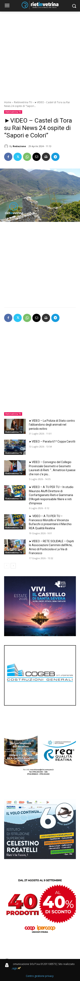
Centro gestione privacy (40, 976)
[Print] (46, 157)
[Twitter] (18, 157)
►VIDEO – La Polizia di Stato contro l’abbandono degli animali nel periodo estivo (52, 424)
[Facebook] (8, 157)
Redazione (19, 146)
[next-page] (13, 565)
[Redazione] (6, 146)
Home (7, 102)
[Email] (36, 157)
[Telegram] (55, 157)
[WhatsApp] (27, 157)
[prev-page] (6, 565)
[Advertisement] (40, 54)
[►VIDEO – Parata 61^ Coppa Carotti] (15, 447)
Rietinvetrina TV (23, 102)
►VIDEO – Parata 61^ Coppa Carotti (52, 441)
